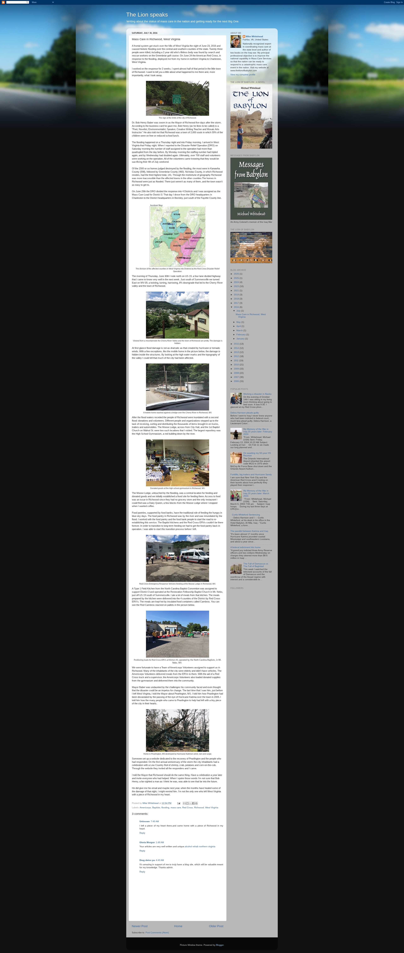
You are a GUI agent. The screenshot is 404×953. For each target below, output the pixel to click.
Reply (142, 833)
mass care (176, 807)
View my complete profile (242, 74)
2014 (237, 348)
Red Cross (187, 807)
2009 (237, 369)
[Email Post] (178, 803)
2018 (237, 299)
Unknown (145, 821)
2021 (237, 290)
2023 (237, 286)
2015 (237, 344)
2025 (237, 278)
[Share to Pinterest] (196, 803)
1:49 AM (160, 842)
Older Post (216, 926)
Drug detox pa (147, 860)
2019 (237, 294)
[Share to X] (190, 803)
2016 (237, 307)
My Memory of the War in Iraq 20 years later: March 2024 (256, 493)
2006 (237, 381)
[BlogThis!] (187, 803)
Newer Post (140, 926)
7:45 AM (155, 821)
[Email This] (184, 803)
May (238, 322)
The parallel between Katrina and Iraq (249, 531)
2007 (237, 377)
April (238, 326)
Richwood (199, 807)
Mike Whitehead (254, 36)
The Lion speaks (147, 14)
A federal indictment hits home (245, 547)
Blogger (220, 945)
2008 (237, 373)
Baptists (156, 807)
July (238, 311)
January (240, 338)
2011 (236, 360)
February (241, 334)
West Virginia (211, 807)
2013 (237, 352)
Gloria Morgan (147, 842)
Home (178, 926)
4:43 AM (160, 860)
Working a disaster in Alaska (257, 394)
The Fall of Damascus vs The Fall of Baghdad (255, 565)
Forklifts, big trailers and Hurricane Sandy (251, 474)
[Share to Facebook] (193, 803)
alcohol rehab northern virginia (200, 846)
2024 (237, 282)
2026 (237, 274)
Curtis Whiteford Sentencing (246, 515)
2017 (237, 303)
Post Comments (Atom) (157, 932)
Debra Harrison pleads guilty (244, 413)
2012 (237, 356)
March (239, 330)
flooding (165, 807)
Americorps (145, 807)
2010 (237, 364)
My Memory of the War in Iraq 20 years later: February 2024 (257, 431)
